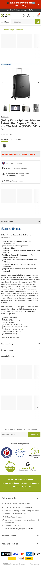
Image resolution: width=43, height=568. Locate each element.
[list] (20, 46)
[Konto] (28, 15)
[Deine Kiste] (38, 15)
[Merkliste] (33, 15)
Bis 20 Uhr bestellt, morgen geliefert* (19, 529)
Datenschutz (34, 564)
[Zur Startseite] (6, 15)
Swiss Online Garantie (14, 163)
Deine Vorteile (9, 498)
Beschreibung (7, 221)
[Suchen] (37, 21)
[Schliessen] (38, 4)
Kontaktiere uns (10, 543)
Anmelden (34, 434)
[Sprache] (24, 15)
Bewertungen (7, 350)
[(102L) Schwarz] (4, 145)
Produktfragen (7, 356)
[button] (5, 22)
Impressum (23, 564)
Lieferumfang (7, 344)
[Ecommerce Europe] (20, 452)
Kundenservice (9, 535)
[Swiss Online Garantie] (6, 452)
